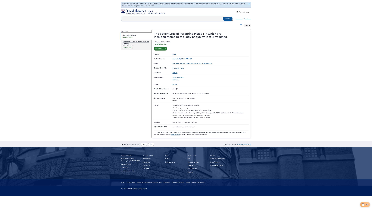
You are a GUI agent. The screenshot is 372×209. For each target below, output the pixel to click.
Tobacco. (176, 80)
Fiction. (175, 84)
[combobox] (172, 19)
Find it (227, 19)
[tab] (136, 36)
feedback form (175, 135)
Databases (247, 19)
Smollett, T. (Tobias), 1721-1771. (183, 59)
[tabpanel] (201, 45)
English (175, 73)
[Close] (249, 4)
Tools (247, 25)
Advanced (238, 19)
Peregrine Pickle (178, 68)
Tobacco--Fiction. (178, 77)
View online (159, 49)
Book (174, 54)
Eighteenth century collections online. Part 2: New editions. (193, 63)
